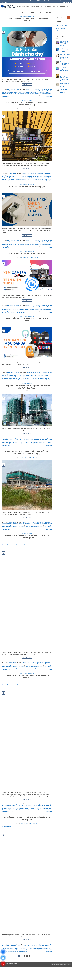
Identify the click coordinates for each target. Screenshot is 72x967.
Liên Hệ (49, 6)
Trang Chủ (22, 6)
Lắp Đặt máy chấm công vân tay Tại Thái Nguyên (65, 63)
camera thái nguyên (18, 92)
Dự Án (37, 6)
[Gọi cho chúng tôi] (66, 2)
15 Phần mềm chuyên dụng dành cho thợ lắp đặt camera (65, 69)
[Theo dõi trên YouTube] (70, 2)
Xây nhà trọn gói (57, 0)
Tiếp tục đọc (27, 84)
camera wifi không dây (31, 92)
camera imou (44, 945)
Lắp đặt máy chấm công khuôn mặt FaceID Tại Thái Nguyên (65, 56)
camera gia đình (7, 90)
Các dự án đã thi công (48, 0)
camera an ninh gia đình (38, 89)
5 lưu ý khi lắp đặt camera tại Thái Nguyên (27, 187)
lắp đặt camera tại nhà (20, 949)
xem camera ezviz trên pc (45, 95)
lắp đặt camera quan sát (45, 93)
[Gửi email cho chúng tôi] (64, 2)
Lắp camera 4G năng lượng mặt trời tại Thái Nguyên (64, 43)
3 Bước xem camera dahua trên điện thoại (27, 253)
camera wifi (24, 92)
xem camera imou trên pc (7, 96)
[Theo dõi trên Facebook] (60, 2)
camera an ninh (29, 89)
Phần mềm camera (66, 0)
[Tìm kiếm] (17, 6)
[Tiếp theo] (35, 956)
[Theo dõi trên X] (63, 2)
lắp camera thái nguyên (28, 93)
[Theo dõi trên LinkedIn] (68, 2)
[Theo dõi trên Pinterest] (67, 2)
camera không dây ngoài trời (12, 946)
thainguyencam (33, 24)
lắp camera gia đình (10, 93)
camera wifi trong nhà (15, 948)
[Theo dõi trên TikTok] (62, 2)
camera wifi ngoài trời (41, 92)
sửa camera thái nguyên (15, 95)
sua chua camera (24, 95)
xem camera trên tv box (18, 379)
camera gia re (14, 90)
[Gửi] (68, 17)
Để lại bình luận (49, 96)
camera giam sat (20, 90)
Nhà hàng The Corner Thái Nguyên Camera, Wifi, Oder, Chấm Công (64, 77)
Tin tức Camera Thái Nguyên (36, 0)
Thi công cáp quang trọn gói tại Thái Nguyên (64, 50)
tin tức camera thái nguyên (33, 95)
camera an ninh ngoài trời (45, 173)
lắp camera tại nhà (19, 93)
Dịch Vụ (33, 6)
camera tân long (10, 92)
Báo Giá (28, 6)
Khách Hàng (43, 6)
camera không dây (39, 90)
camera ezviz (7, 945)
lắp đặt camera (36, 93)
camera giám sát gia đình (30, 90)
